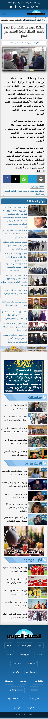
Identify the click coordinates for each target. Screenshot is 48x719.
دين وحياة (9, 681)
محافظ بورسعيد (37, 186)
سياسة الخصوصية (15, 698)
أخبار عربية (32, 663)
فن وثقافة (24, 654)
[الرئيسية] (11, 6)
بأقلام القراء (35, 698)
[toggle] (4, 13)
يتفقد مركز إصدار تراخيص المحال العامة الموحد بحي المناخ (24, 192)
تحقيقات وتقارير (16, 690)
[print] (41, 179)
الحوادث (39, 654)
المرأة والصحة (31, 672)
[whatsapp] (24, 179)
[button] (3, 377)
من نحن (17, 707)
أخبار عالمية (16, 663)
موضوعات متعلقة (36, 201)
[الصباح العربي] (36, 13)
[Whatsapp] (32, 6)
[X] (15, 179)
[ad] (24, 392)
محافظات (30, 20)
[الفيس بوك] (15, 6)
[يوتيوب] (24, 6)
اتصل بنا (30, 707)
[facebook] (7, 179)
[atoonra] (24, 349)
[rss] (37, 6)
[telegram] (32, 179)
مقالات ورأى (38, 681)
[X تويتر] (20, 6)
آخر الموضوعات (31, 559)
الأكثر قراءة (33, 463)
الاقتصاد (9, 654)
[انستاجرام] (28, 6)
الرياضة (8, 646)
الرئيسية (40, 20)
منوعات (23, 681)
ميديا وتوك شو (24, 646)
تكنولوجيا (15, 672)
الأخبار (40, 646)
